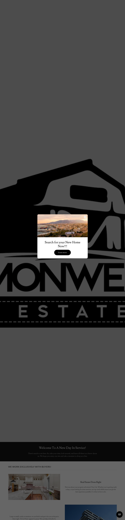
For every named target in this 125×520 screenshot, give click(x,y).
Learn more (62, 252)
